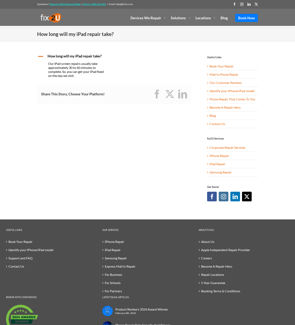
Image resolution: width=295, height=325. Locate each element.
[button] (74, 56)
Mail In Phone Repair (224, 74)
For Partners (113, 291)
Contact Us (217, 124)
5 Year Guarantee (213, 283)
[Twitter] (247, 196)
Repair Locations (212, 274)
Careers (206, 258)
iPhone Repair (219, 156)
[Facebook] (212, 196)
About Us (207, 241)
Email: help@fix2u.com (121, 4)
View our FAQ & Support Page (65, 4)
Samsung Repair (221, 172)
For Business (113, 274)
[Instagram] (223, 196)
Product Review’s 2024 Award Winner (141, 309)
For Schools (113, 283)
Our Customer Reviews (226, 83)
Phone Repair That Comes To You (232, 99)
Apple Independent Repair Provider (225, 250)
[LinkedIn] (235, 196)
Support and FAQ (20, 258)
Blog (213, 115)
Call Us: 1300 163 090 (94, 4)
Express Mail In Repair (120, 266)
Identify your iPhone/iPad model (232, 91)
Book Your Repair (222, 66)
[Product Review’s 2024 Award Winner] (107, 311)
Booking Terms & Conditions (220, 291)
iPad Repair (217, 164)
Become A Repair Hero (225, 107)
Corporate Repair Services (227, 147)
